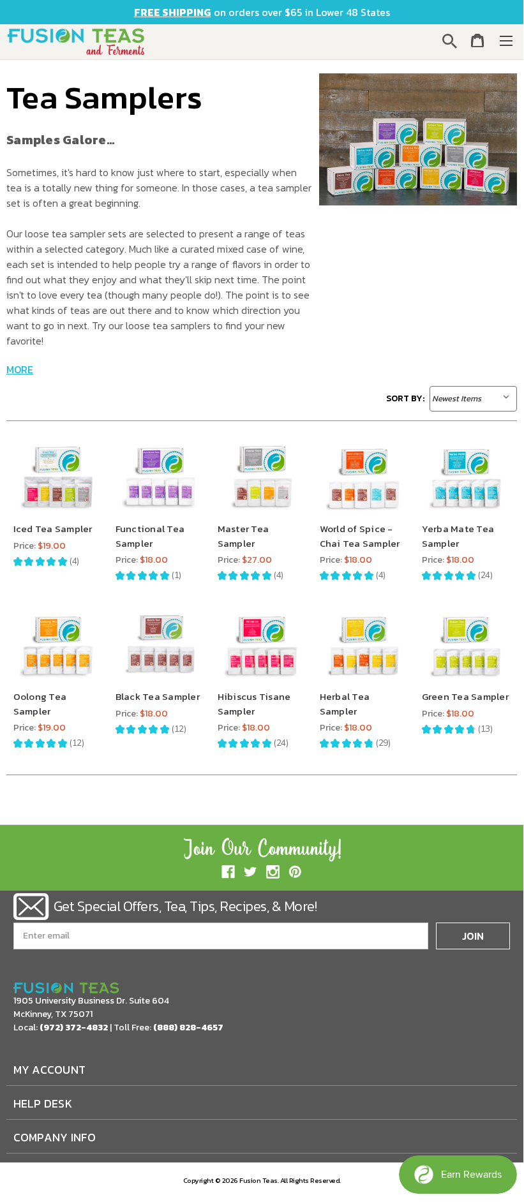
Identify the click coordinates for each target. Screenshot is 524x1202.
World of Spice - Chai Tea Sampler (360, 536)
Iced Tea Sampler (53, 528)
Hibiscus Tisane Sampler (254, 703)
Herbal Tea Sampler (345, 703)
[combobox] (451, 40)
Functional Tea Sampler (150, 536)
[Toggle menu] (505, 40)
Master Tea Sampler (243, 536)
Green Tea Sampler (465, 696)
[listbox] (473, 399)
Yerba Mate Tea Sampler (458, 536)
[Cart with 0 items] (477, 43)
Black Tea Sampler (158, 696)
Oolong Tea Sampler (40, 703)
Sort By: (405, 398)
